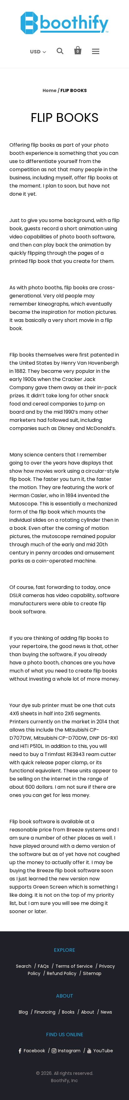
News (106, 1012)
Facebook (34, 1051)
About (87, 1012)
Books (68, 1012)
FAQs (43, 966)
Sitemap (92, 973)
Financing (44, 1012)
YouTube (103, 1051)
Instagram (69, 1051)
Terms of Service (74, 966)
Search (23, 966)
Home (50, 90)
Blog (23, 1012)
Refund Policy (61, 973)
